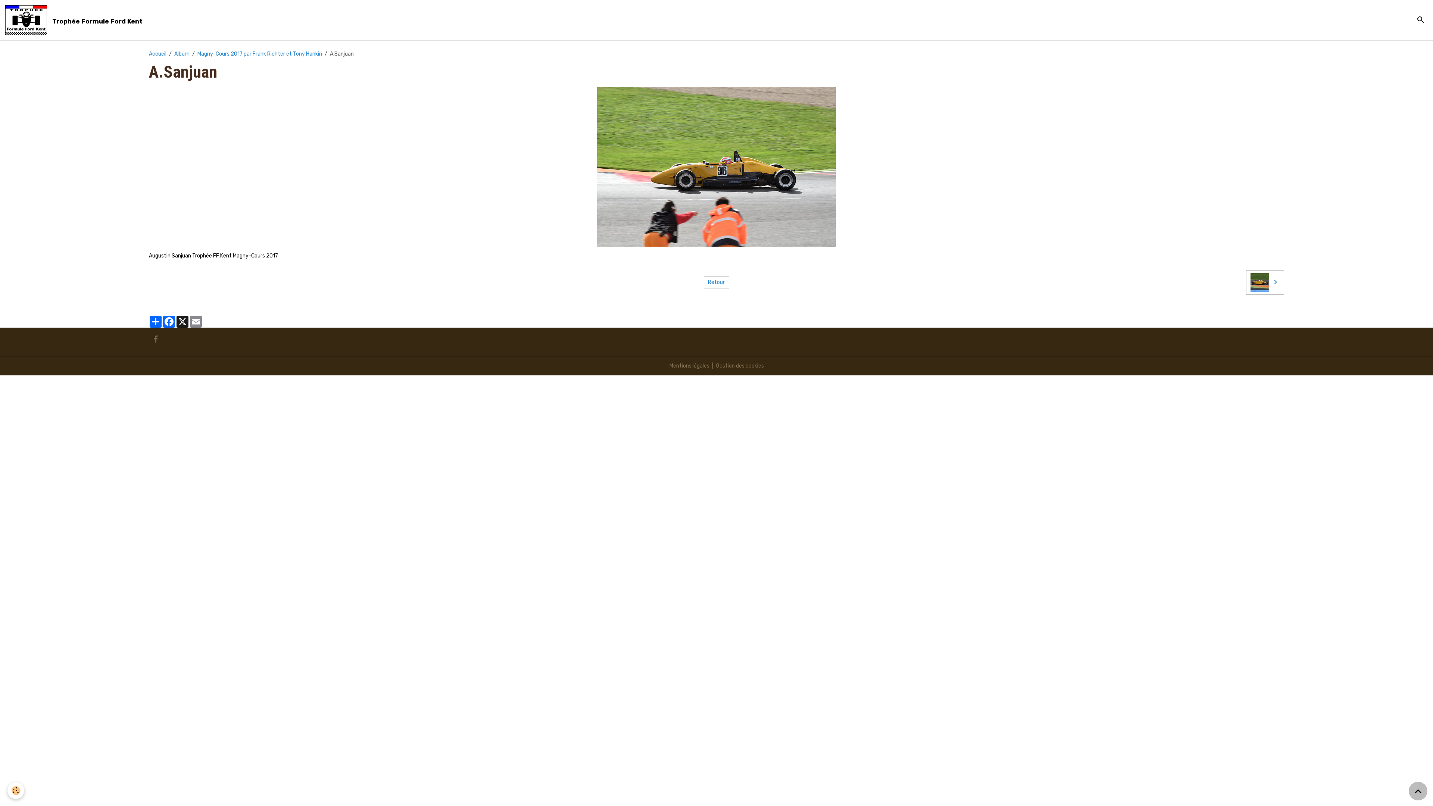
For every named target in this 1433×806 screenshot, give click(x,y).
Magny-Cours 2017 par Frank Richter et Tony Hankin (259, 54)
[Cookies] (15, 790)
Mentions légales (689, 366)
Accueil (157, 54)
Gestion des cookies (740, 366)
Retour (716, 282)
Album (182, 54)
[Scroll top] (1418, 791)
